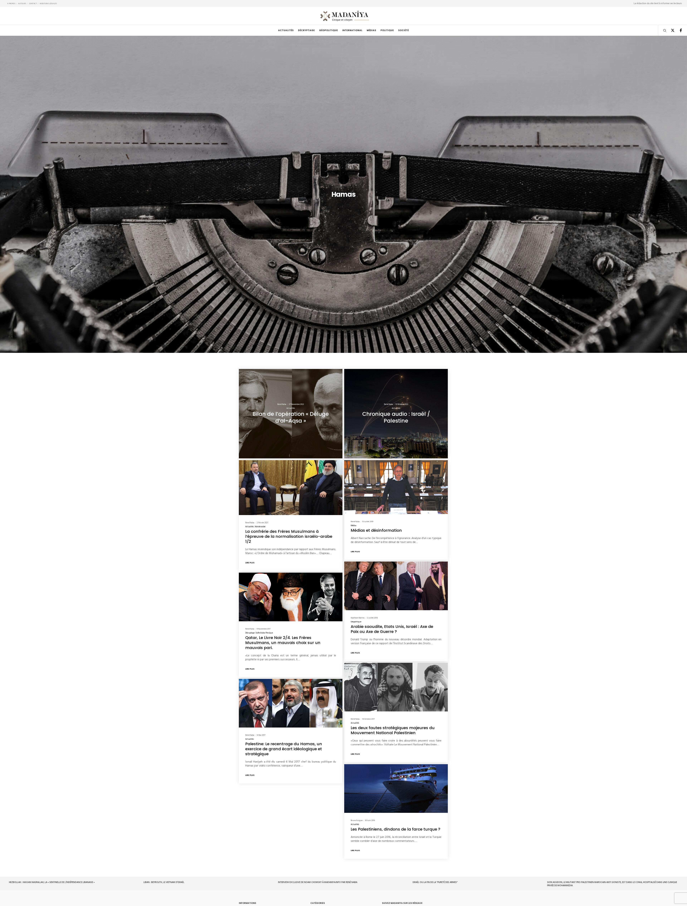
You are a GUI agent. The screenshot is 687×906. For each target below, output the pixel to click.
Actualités (290, 408)
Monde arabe (260, 526)
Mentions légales (48, 3)
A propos (11, 3)
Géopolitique (356, 621)
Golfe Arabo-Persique (264, 633)
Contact (33, 3)
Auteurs (22, 3)
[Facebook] (678, 30)
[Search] (662, 30)
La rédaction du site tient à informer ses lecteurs (658, 3)
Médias (353, 525)
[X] (670, 30)
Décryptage (250, 633)
